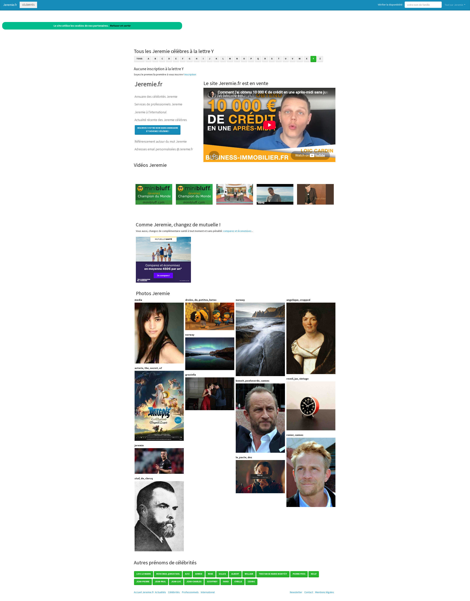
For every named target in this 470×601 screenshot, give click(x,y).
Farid (226, 581)
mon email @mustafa (168, 573)
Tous (139, 58)
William (249, 573)
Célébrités (28, 4)
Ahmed (198, 573)
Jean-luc (176, 581)
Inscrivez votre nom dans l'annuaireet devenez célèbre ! (157, 129)
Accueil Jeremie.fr (144, 592)
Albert (235, 573)
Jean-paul (160, 581)
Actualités (160, 592)
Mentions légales (324, 592)
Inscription (190, 74)
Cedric (251, 581)
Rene (210, 573)
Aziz (187, 573)
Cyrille (238, 581)
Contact (308, 592)
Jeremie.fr (10, 5)
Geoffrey (212, 581)
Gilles (222, 573)
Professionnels (190, 592)
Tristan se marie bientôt (273, 573)
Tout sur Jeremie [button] (454, 4)
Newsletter (296, 592)
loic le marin (143, 573)
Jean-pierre (142, 581)
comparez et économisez (237, 231)
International (208, 592)
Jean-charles (194, 581)
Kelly (314, 573)
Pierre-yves (299, 573)
